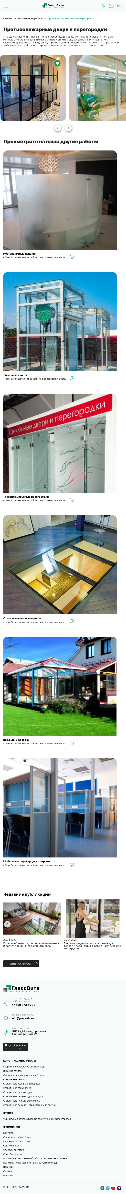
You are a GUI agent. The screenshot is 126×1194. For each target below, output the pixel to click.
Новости (8, 1175)
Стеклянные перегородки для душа (23, 1096)
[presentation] (58, 128)
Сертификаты (11, 1145)
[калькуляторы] (119, 5)
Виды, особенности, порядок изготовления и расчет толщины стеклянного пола (31, 944)
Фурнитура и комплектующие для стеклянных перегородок (37, 1118)
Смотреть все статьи (20, 964)
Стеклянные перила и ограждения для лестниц (30, 1104)
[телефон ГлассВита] (103, 5)
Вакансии (8, 1166)
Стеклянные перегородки (17, 1092)
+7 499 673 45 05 (23, 1005)
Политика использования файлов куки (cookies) (30, 1162)
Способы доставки (13, 1149)
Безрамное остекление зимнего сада (24, 1066)
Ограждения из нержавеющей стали (24, 1075)
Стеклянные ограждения (17, 1087)
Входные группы (12, 1070)
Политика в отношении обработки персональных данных (36, 1158)
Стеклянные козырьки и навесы (21, 1083)
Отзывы (7, 1171)
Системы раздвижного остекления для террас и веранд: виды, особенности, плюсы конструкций (92, 945)
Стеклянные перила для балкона (22, 1100)
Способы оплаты (12, 1154)
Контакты (8, 1132)
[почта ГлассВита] (111, 5)
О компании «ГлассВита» (17, 1137)
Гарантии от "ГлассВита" (17, 1141)
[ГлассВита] (53, 6)
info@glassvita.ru (22, 1018)
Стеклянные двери (14, 1079)
